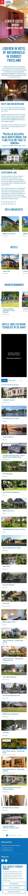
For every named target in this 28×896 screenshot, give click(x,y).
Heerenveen (4, 73)
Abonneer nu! (7, 849)
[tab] (13, 100)
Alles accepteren (14, 883)
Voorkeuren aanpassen (14, 891)
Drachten (12, 73)
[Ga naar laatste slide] (1, 90)
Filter (5, 380)
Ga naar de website (8, 203)
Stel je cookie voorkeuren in (14, 358)
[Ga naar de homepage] (8, 2)
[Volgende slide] (26, 90)
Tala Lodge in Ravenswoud (11, 118)
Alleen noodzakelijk (14, 887)
